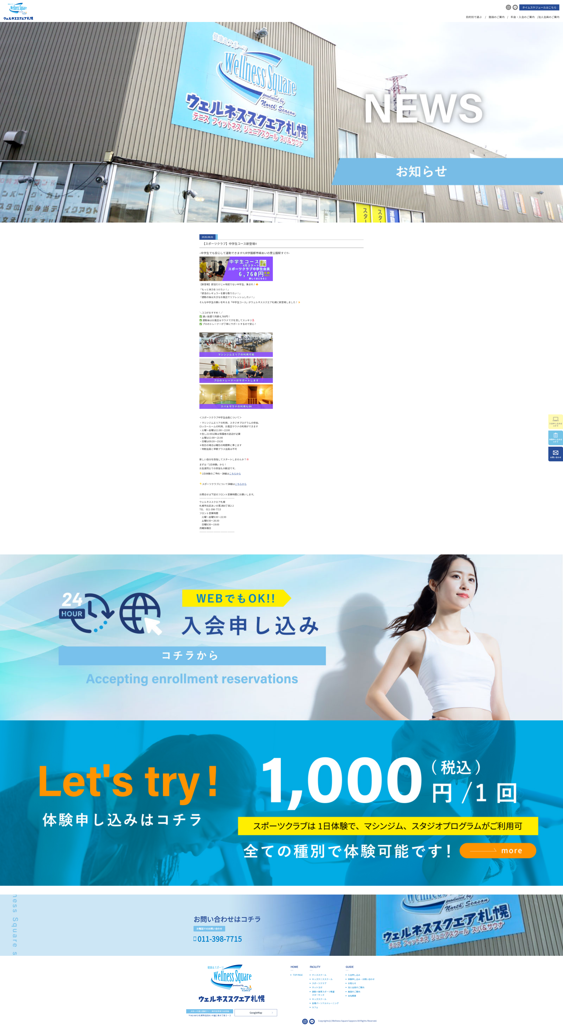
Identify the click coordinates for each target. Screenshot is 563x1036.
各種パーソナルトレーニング (325, 1003)
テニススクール (319, 974)
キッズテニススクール (322, 979)
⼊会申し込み (354, 974)
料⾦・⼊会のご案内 (523, 17)
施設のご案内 (497, 17)
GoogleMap (256, 1012)
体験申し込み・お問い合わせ (361, 979)
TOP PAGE (298, 974)
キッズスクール (319, 999)
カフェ (315, 1007)
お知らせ (352, 983)
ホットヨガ (317, 987)
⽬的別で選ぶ (474, 17)
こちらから (235, 473)
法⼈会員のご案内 (548, 17)
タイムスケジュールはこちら (539, 7)
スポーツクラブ (319, 983)
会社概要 (352, 995)
